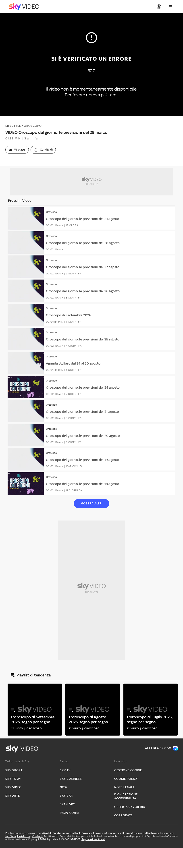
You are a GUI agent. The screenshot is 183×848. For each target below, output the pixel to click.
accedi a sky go (158, 748)
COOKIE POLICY (126, 778)
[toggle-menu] (170, 6)
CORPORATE (123, 815)
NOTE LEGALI (124, 787)
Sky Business (71, 778)
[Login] (159, 6)
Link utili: (121, 761)
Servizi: (65, 761)
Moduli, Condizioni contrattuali (62, 833)
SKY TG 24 (13, 778)
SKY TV (65, 770)
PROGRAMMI (69, 812)
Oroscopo (33, 125)
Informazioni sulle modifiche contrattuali (128, 833)
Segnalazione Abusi (93, 839)
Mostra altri (91, 503)
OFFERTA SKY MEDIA (129, 807)
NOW (63, 787)
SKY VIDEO (13, 787)
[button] (17, 150)
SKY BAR (66, 795)
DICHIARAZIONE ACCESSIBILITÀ (126, 796)
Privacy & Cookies (92, 833)
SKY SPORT (14, 770)
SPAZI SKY (67, 804)
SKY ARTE (12, 795)
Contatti (37, 836)
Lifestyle (13, 125)
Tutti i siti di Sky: (18, 761)
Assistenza (23, 836)
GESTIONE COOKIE (128, 770)
